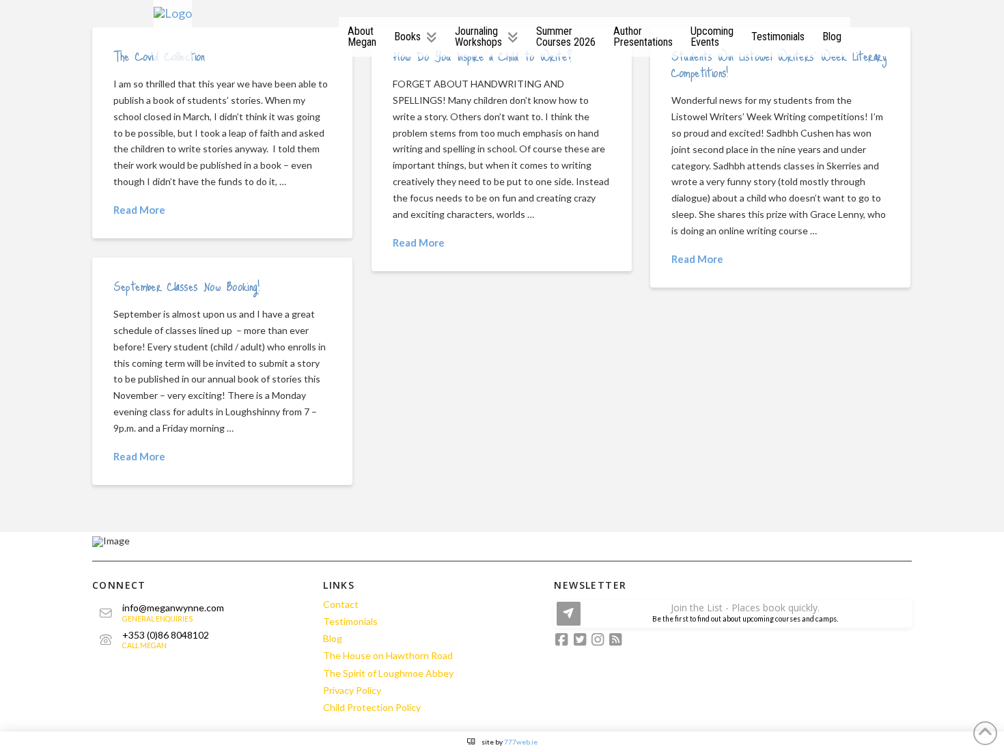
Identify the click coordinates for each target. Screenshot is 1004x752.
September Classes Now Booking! (186, 286)
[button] (733, 614)
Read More (139, 210)
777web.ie (521, 742)
